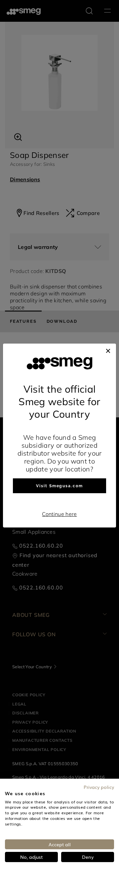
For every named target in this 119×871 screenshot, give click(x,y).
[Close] (108, 350)
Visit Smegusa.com (59, 486)
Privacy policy (99, 787)
